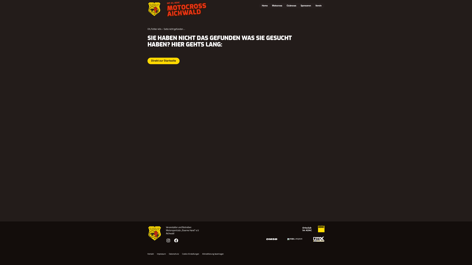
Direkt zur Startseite (163, 60)
